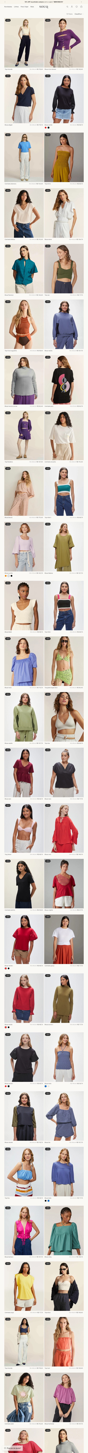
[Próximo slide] (40, 42)
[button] (79, 14)
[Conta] (72, 6)
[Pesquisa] (67, 6)
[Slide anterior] (7, 42)
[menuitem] (32, 6)
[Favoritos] (76, 6)
